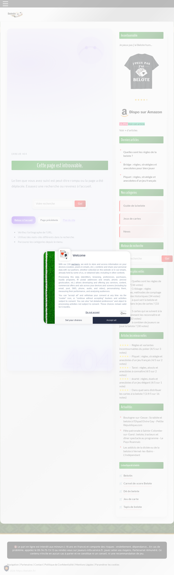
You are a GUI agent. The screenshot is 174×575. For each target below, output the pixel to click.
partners (75, 264)
